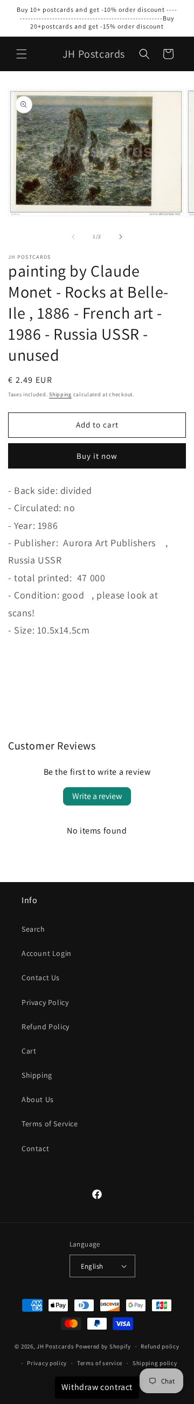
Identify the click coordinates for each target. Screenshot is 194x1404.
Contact (35, 1148)
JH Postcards (55, 1346)
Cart (29, 1051)
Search (33, 929)
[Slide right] (121, 237)
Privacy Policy (45, 1002)
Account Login (47, 953)
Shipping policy (155, 1363)
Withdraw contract (97, 1387)
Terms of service (99, 1363)
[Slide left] (73, 237)
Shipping (60, 394)
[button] (21, 54)
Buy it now (97, 456)
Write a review (97, 796)
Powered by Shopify (103, 1346)
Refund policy (160, 1346)
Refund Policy (46, 1026)
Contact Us (41, 977)
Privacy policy (47, 1363)
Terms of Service (50, 1123)
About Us (38, 1099)
